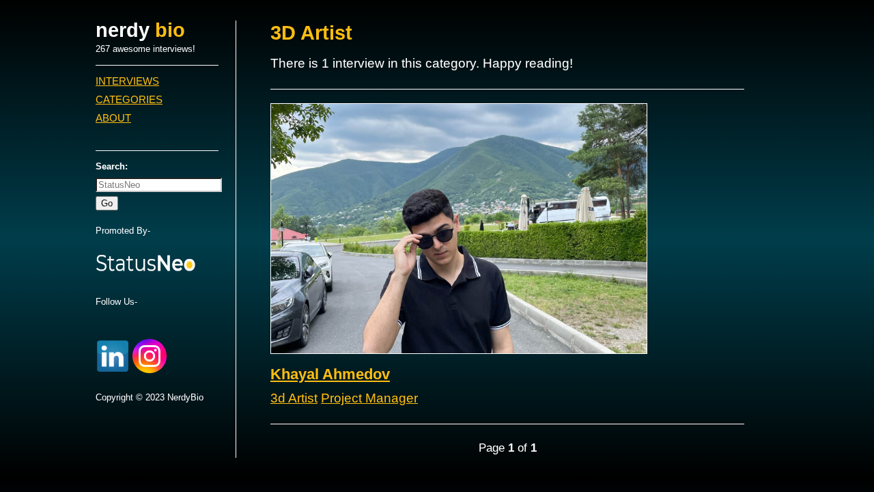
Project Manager (369, 398)
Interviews (127, 81)
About (113, 118)
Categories (129, 99)
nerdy (140, 30)
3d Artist (294, 398)
